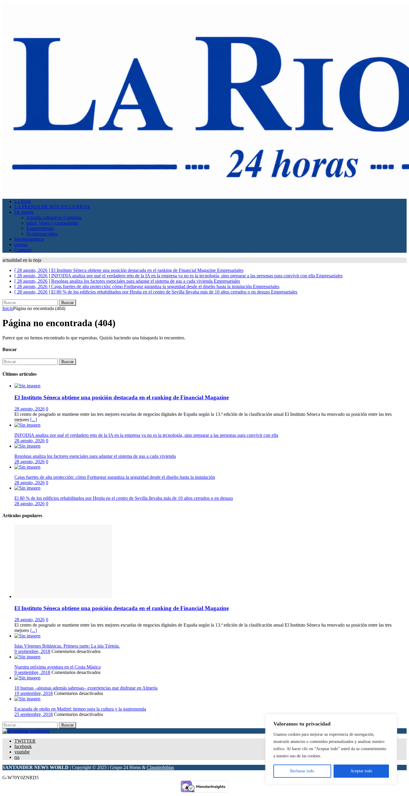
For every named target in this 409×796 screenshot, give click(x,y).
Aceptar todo (361, 771)
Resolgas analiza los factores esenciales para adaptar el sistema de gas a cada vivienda (95, 456)
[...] (33, 419)
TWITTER (25, 741)
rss (16, 757)
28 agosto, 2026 (29, 408)
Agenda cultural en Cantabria (54, 217)
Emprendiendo (40, 228)
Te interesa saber (42, 233)
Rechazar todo (302, 771)
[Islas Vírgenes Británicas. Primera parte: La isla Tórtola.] (27, 635)
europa (20, 244)
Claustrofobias (160, 767)
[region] (331, 749)
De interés (24, 212)
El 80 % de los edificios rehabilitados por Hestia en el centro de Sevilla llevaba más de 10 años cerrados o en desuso (123, 498)
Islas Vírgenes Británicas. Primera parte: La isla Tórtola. (67, 645)
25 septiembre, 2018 (33, 714)
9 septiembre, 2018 (32, 651)
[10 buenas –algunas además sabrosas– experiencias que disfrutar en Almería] (27, 677)
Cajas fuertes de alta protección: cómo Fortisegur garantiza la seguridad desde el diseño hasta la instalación (114, 477)
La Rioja (22, 201)
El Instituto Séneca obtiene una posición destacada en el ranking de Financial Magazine (121, 397)
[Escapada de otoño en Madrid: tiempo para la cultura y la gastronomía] (27, 698)
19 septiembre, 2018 (33, 693)
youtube (22, 751)
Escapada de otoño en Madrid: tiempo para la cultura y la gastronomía (80, 708)
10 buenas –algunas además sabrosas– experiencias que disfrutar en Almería (85, 687)
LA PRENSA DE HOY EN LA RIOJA (52, 206)
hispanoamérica (29, 239)
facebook (23, 746)
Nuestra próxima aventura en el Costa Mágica (57, 666)
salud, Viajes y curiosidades (52, 222)
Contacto (22, 249)
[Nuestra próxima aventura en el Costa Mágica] (27, 656)
